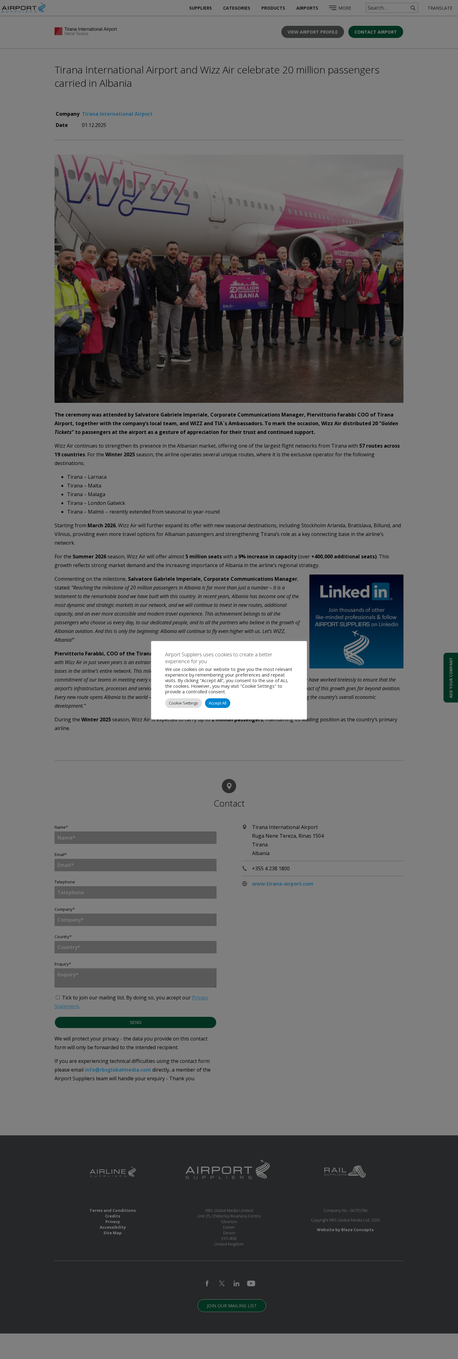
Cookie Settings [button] (183, 703)
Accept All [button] (218, 703)
